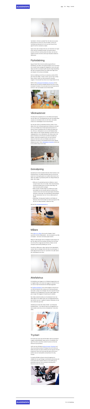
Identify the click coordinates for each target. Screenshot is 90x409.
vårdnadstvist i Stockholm (48, 142)
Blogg (68, 6)
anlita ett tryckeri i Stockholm (49, 346)
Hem (62, 6)
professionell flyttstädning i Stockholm (45, 82)
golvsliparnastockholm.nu (42, 204)
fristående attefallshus (37, 287)
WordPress (72, 402)
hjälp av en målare (37, 233)
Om (65, 6)
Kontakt (72, 6)
